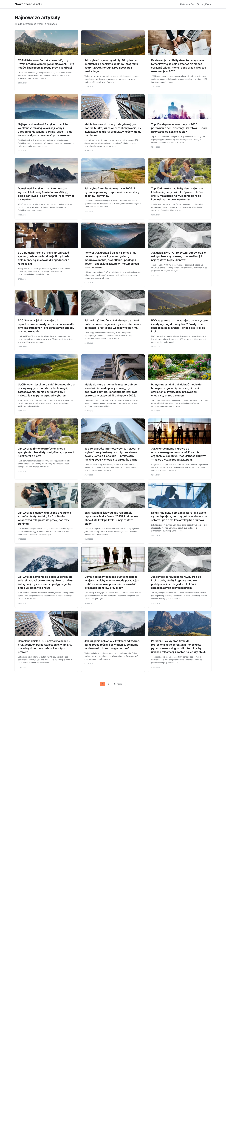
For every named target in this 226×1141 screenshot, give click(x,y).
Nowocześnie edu (28, 4)
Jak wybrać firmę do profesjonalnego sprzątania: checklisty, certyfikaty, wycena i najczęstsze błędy (46, 452)
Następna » (119, 684)
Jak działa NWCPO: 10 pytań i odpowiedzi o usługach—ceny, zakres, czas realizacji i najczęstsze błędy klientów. (178, 256)
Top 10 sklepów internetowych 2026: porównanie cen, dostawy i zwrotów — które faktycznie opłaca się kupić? (179, 128)
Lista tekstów (187, 4)
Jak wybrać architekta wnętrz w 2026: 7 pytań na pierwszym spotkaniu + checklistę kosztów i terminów (111, 192)
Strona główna (204, 4)
